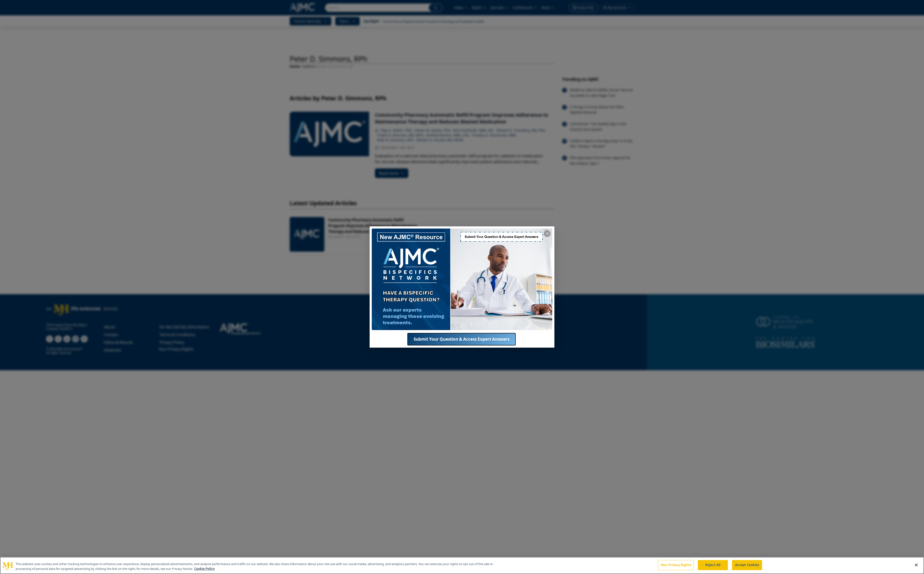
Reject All (712, 565)
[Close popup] (547, 233)
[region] (462, 565)
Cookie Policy (204, 569)
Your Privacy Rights (676, 565)
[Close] (916, 565)
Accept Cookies (747, 565)
